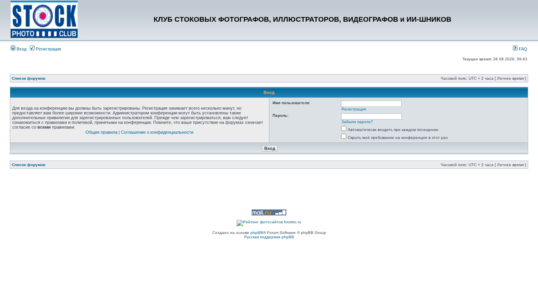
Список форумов (28, 78)
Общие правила (101, 132)
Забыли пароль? (357, 122)
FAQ (522, 49)
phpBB (256, 232)
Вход (20, 49)
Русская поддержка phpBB (269, 237)
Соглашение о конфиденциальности (157, 132)
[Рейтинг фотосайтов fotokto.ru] (269, 222)
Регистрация (48, 49)
